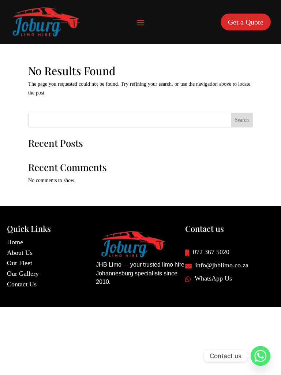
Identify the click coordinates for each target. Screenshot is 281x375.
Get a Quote (245, 22)
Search (242, 120)
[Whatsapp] (260, 356)
